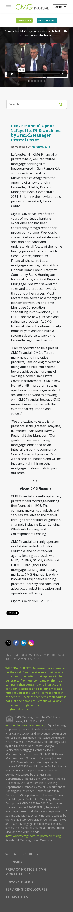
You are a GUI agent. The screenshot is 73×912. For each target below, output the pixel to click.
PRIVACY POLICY (19, 882)
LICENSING (14, 862)
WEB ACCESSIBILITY (22, 854)
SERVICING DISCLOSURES (26, 889)
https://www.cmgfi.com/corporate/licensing (33, 836)
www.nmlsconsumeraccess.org (25, 725)
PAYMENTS (24, 20)
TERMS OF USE (17, 897)
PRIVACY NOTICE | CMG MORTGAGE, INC (26, 871)
